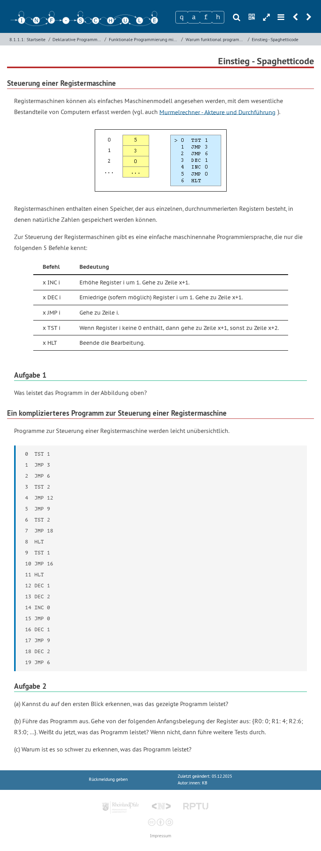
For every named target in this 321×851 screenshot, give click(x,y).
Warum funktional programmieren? (216, 39)
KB (204, 783)
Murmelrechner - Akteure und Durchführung (217, 112)
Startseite (36, 39)
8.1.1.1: (17, 39)
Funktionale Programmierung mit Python (144, 39)
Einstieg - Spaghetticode (275, 39)
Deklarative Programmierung (77, 39)
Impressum (160, 835)
